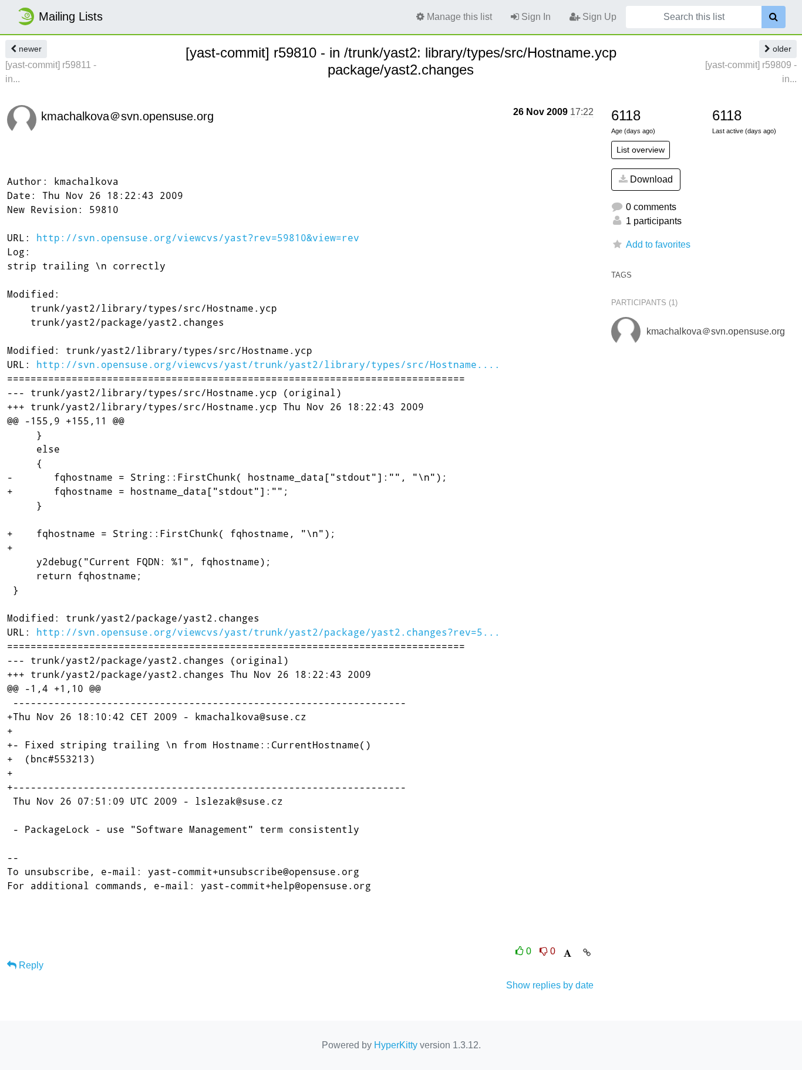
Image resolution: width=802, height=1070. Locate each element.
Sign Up (598, 17)
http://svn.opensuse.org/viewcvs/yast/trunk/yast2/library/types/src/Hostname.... (268, 364)
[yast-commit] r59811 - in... (50, 72)
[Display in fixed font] (567, 953)
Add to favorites (658, 244)
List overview (640, 149)
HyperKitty (395, 1045)
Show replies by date (550, 985)
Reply (29, 965)
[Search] (773, 17)
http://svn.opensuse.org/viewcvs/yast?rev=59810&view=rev (197, 237)
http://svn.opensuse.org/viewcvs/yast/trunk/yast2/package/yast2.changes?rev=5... (268, 632)
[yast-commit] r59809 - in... (751, 72)
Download (650, 179)
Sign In (535, 17)
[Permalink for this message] (587, 952)
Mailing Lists (71, 16)
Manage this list (458, 17)
